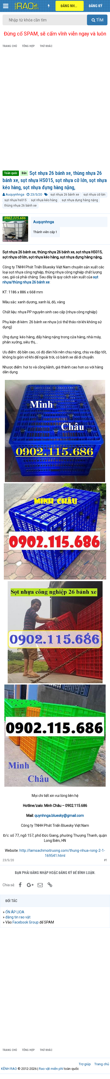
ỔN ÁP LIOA (14, 912)
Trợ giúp (85, 1064)
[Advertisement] (55, 110)
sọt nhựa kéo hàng (44, 200)
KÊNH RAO (9, 1069)
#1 (105, 860)
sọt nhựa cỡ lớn (94, 194)
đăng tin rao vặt (17, 917)
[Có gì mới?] (49, 6)
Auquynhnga (15, 194)
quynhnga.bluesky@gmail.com (59, 815)
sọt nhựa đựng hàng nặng (80, 200)
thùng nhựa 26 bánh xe (20, 205)
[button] (5, 5)
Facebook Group (26, 922)
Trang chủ (101, 1064)
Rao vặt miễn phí (51, 1069)
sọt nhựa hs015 (15, 200)
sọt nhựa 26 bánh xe (64, 194)
